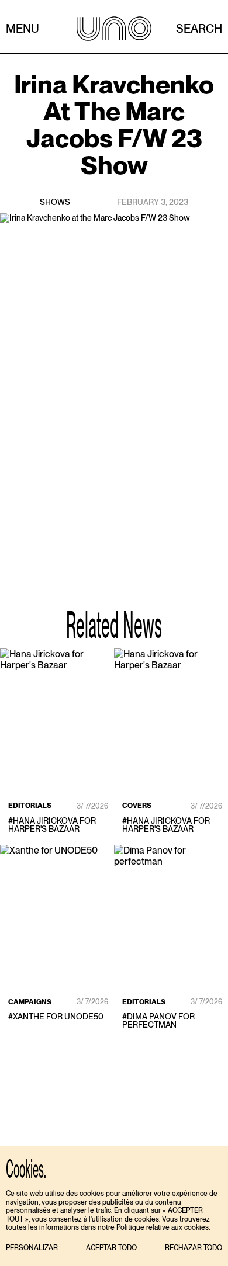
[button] (32, 1248)
